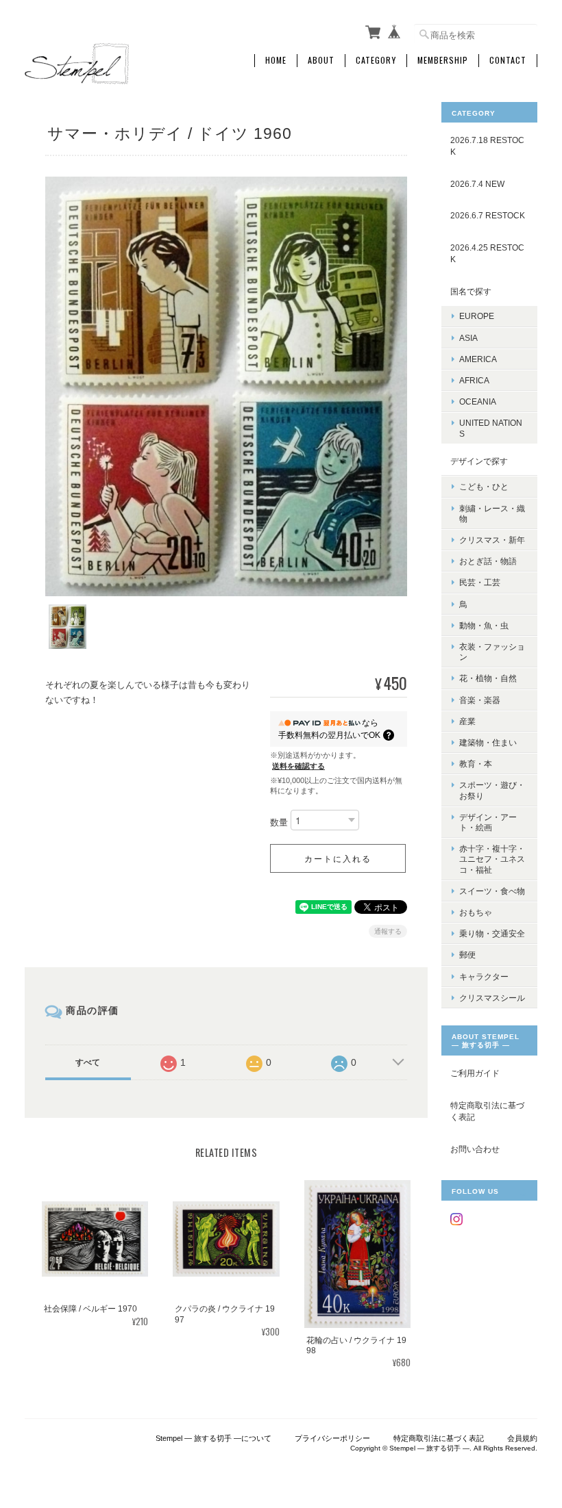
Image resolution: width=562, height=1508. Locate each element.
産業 (467, 721)
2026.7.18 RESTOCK (487, 146)
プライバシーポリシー (332, 1438)
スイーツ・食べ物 (492, 890)
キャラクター (484, 976)
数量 (279, 823)
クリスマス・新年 (492, 539)
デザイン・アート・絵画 (488, 822)
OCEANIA (477, 401)
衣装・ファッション (492, 651)
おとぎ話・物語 (488, 561)
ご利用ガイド (475, 1073)
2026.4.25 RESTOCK (487, 253)
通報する (388, 931)
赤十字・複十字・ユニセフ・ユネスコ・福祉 (492, 858)
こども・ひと (484, 486)
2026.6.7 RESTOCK (487, 215)
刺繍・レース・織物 (492, 513)
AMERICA (478, 359)
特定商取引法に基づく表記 (487, 1111)
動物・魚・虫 (484, 625)
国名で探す (470, 291)
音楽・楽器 (479, 699)
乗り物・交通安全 (492, 933)
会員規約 (522, 1438)
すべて (87, 1062)
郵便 (467, 954)
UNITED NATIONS (490, 427)
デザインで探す (479, 461)
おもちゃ (475, 912)
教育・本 (475, 763)
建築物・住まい (488, 742)
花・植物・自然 (488, 678)
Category (376, 60)
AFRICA (474, 380)
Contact (507, 60)
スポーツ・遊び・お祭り (492, 790)
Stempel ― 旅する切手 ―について (213, 1438)
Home (275, 60)
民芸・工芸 (479, 582)
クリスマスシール (492, 997)
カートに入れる (337, 858)
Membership (442, 60)
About (321, 60)
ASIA (468, 337)
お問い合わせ (475, 1149)
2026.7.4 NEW (477, 183)
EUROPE (476, 315)
